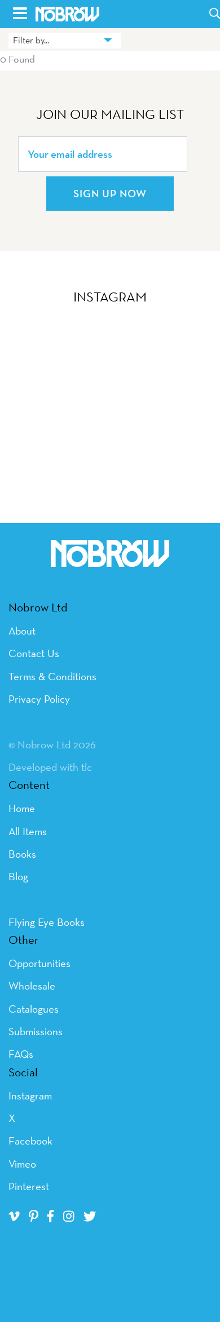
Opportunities (39, 963)
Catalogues (33, 1008)
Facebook (30, 1140)
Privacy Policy (39, 699)
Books (22, 853)
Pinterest (28, 1186)
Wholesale (31, 985)
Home (21, 808)
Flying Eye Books (46, 922)
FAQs (20, 1054)
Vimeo (22, 1163)
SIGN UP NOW (110, 193)
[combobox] (64, 40)
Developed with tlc (50, 767)
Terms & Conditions (52, 676)
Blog (18, 876)
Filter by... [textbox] (31, 40)
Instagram (30, 1095)
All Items (27, 831)
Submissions (35, 1031)
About (22, 630)
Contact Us (33, 653)
